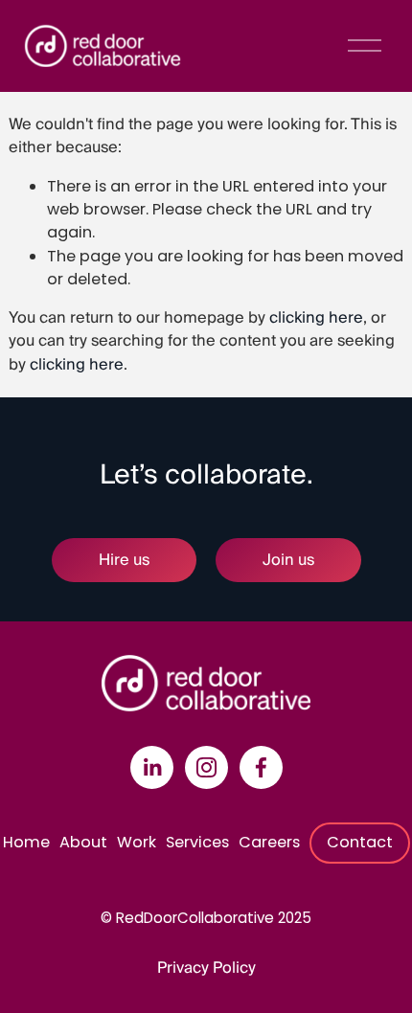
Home (26, 842)
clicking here (316, 317)
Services (197, 842)
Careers (269, 842)
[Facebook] (261, 767)
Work (136, 842)
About (83, 842)
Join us (288, 560)
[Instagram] (206, 767)
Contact (360, 842)
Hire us (124, 560)
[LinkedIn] (151, 767)
